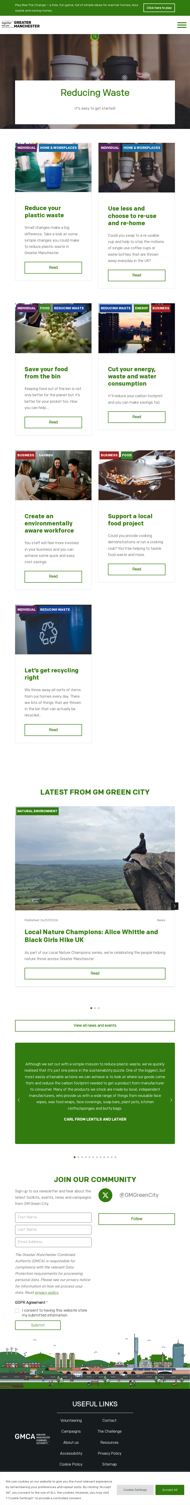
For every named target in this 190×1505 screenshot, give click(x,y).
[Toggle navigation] (182, 26)
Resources (109, 1443)
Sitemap (109, 1464)
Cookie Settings (135, 1490)
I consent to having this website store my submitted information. (54, 1313)
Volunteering (71, 1421)
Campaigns (71, 1431)
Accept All (169, 1490)
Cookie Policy (71, 1464)
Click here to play (159, 8)
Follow (136, 1219)
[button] (95, 36)
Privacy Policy (109, 1453)
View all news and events (95, 1025)
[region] (95, 1488)
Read (53, 267)
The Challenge (109, 1431)
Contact (109, 1421)
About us (71, 1443)
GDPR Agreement (31, 1302)
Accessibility (71, 1453)
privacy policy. (47, 1293)
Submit (38, 1325)
